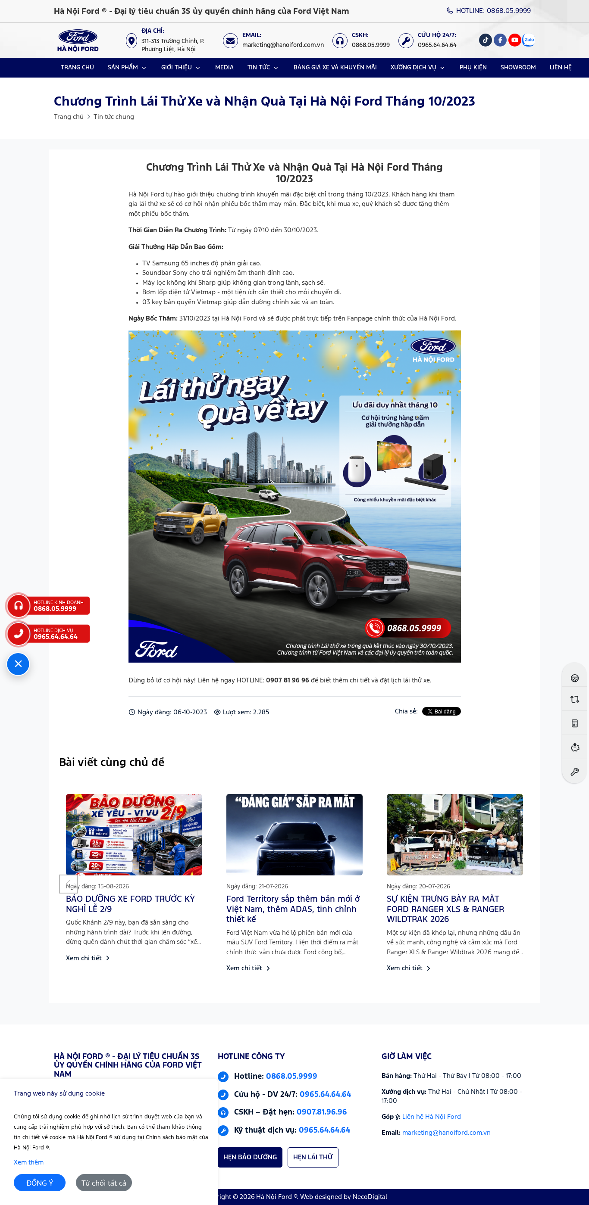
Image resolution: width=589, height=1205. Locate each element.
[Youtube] (514, 40)
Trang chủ (69, 117)
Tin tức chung (114, 117)
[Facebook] (500, 40)
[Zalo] (528, 40)
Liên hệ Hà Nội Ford (431, 1117)
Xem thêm (29, 1162)
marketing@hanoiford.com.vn (446, 1133)
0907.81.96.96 (322, 1112)
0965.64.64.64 (325, 1094)
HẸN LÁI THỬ (313, 1157)
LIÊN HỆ (561, 67)
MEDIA (224, 67)
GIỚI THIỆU (176, 67)
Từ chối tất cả (103, 1183)
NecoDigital (370, 1197)
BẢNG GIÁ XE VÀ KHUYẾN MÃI (335, 67)
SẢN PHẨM (123, 67)
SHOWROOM (518, 67)
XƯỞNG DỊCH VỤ (413, 67)
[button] (68, 884)
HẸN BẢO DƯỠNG (250, 1157)
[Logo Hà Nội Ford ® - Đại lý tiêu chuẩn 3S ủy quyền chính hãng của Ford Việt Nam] (78, 40)
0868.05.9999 (291, 1077)
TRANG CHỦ (77, 67)
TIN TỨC (259, 67)
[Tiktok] (485, 40)
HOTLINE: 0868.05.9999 (492, 11)
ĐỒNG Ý (39, 1183)
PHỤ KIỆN (473, 67)
